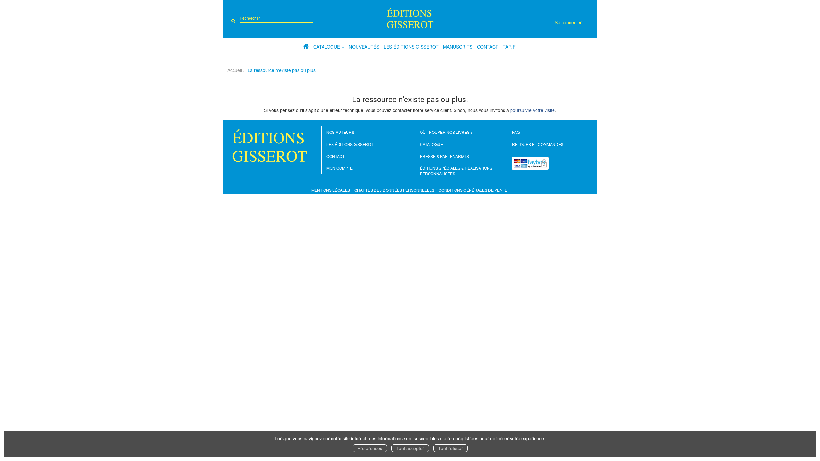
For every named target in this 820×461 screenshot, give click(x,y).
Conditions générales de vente (473, 190)
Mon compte (339, 168)
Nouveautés (364, 47)
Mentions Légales (330, 190)
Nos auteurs (340, 132)
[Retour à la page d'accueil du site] (410, 18)
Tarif (509, 47)
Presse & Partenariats (444, 156)
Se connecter (568, 22)
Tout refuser (450, 448)
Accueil (234, 70)
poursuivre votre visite (532, 110)
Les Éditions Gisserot (411, 47)
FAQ (516, 132)
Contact (487, 47)
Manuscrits (457, 47)
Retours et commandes (537, 144)
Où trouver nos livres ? (446, 132)
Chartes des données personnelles (394, 190)
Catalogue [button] (327, 47)
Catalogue (431, 144)
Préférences (369, 448)
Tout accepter (410, 448)
